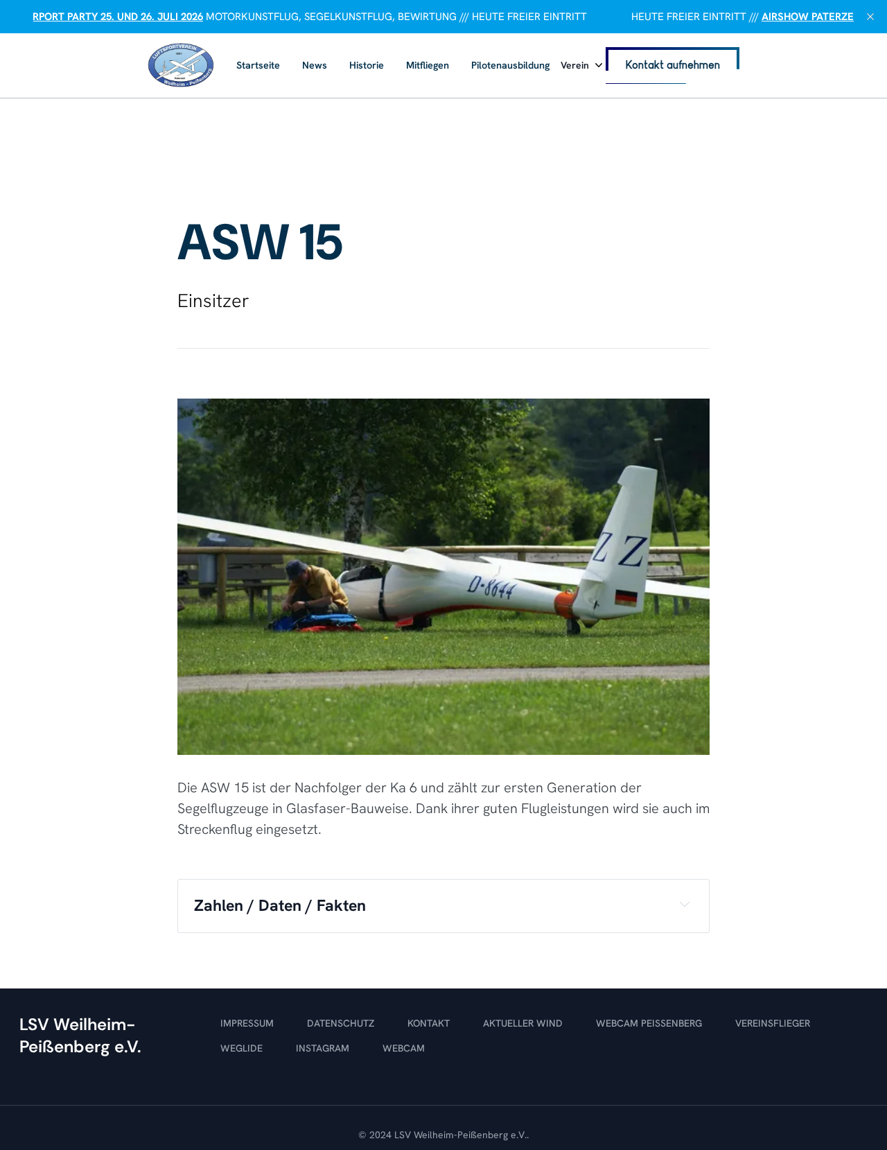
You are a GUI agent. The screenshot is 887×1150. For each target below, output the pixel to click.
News (314, 65)
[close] (870, 17)
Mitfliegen (427, 65)
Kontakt (428, 1023)
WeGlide (241, 1048)
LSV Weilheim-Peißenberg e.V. (460, 1135)
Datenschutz (340, 1023)
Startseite (258, 65)
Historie (366, 65)
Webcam (404, 1048)
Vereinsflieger (772, 1023)
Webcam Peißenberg (649, 1023)
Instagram (322, 1048)
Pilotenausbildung (510, 65)
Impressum (247, 1023)
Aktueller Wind (523, 1023)
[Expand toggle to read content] (684, 904)
